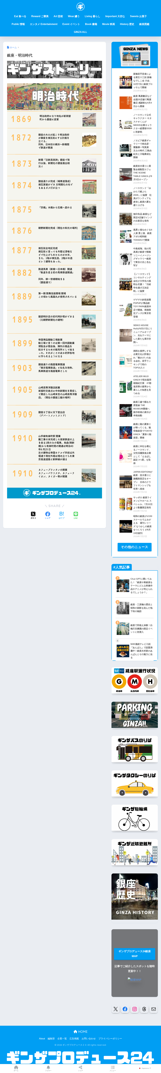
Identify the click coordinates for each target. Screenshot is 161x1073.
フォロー (48, 1070)
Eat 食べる (20, 16)
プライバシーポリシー (110, 1038)
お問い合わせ (89, 1038)
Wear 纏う (74, 16)
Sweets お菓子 (138, 16)
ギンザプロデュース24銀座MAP (135, 954)
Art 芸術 (58, 16)
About (42, 1038)
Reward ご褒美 (40, 16)
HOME (82, 1032)
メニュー (113, 1070)
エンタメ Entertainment (43, 24)
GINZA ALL (80, 32)
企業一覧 (62, 1038)
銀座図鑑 (144, 24)
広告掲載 (74, 1038)
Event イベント (71, 24)
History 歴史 (127, 24)
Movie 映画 (108, 24)
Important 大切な (115, 16)
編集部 (51, 1038)
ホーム (16, 1070)
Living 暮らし (92, 16)
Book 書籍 (91, 24)
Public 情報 (18, 24)
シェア (80, 1070)
